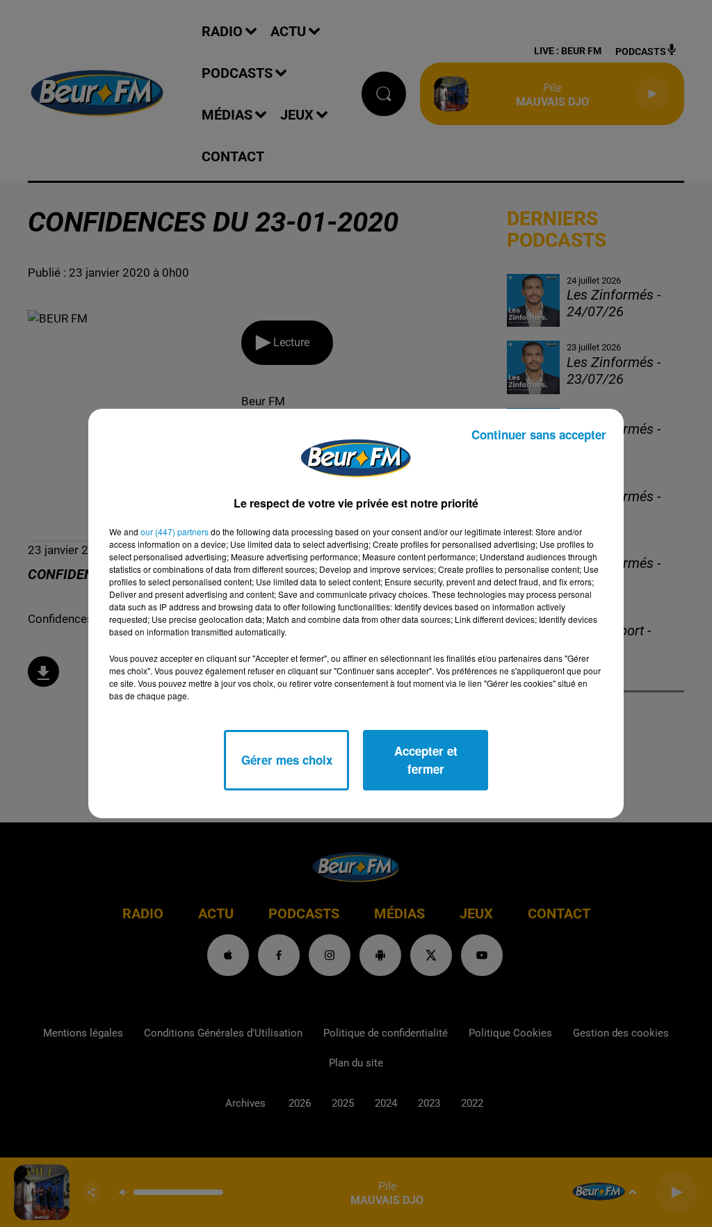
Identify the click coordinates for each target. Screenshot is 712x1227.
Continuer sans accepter (538, 434)
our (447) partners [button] (174, 531)
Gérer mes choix (286, 759)
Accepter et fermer (426, 759)
